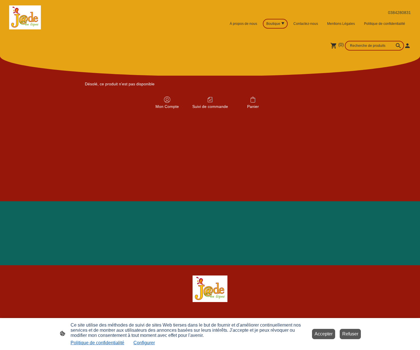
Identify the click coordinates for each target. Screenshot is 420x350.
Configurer (144, 342)
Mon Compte (167, 106)
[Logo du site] (25, 17)
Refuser (350, 333)
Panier (253, 106)
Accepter (324, 333)
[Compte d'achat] (407, 45)
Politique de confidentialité (97, 342)
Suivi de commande (210, 106)
